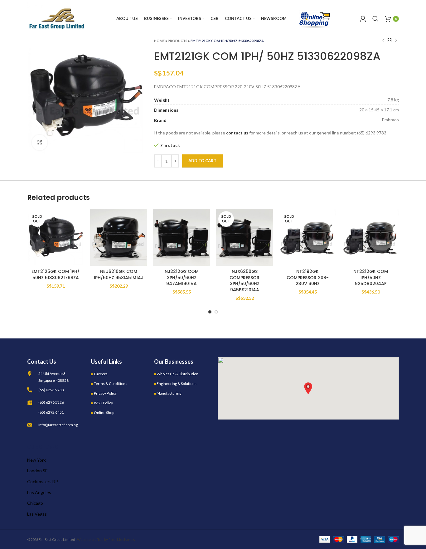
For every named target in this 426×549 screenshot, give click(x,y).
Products (177, 41)
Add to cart (202, 160)
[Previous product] (383, 40)
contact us (237, 132)
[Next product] (396, 40)
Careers (101, 374)
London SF (37, 470)
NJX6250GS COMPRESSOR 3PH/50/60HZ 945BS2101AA (244, 280)
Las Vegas (37, 514)
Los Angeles (39, 492)
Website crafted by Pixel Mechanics (106, 539)
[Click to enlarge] (39, 142)
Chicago (35, 503)
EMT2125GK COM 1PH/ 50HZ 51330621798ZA (55, 274)
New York (36, 460)
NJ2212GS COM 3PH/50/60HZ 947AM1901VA (182, 277)
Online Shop (104, 412)
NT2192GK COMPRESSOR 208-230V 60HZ (308, 277)
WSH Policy (103, 403)
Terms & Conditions (110, 383)
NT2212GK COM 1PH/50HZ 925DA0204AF (370, 277)
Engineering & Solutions (176, 383)
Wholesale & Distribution (177, 374)
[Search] (375, 18)
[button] (308, 388)
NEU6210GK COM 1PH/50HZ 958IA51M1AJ (118, 274)
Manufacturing (169, 393)
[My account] (363, 18)
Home (159, 41)
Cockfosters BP (42, 481)
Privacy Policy (105, 393)
